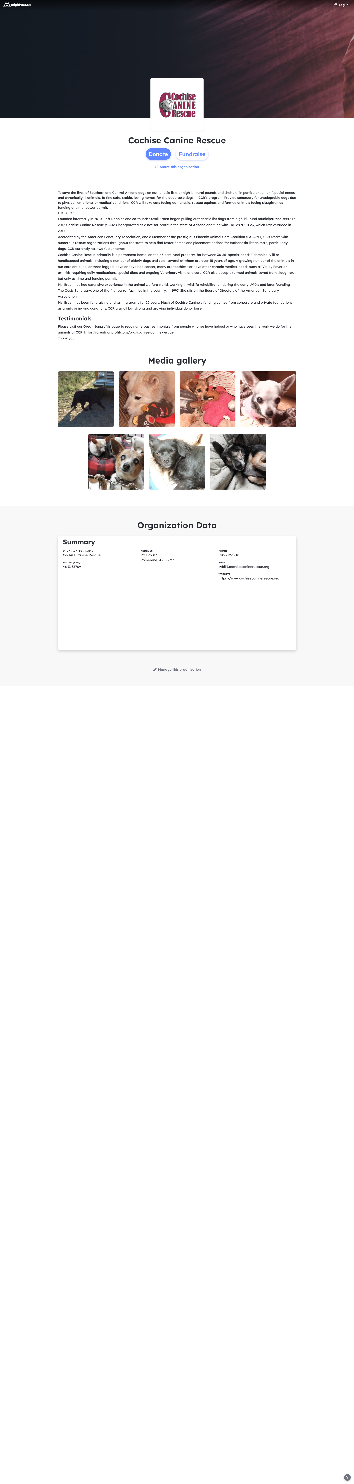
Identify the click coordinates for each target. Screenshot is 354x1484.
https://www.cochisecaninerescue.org (249, 578)
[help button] (347, 1477)
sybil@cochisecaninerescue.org (243, 567)
